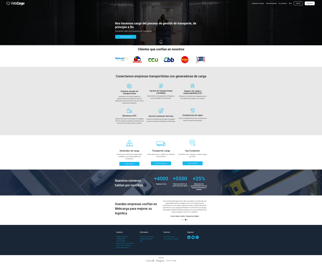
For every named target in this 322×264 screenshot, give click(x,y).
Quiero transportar (161, 163)
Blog (141, 241)
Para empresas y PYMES (171, 239)
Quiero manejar (193, 163)
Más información (125, 37)
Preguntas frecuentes (146, 239)
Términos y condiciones (147, 236)
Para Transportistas (169, 236)
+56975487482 (120, 241)
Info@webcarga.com (122, 236)
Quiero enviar (129, 164)
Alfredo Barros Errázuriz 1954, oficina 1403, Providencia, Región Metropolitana (125, 245)
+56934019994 (120, 239)
